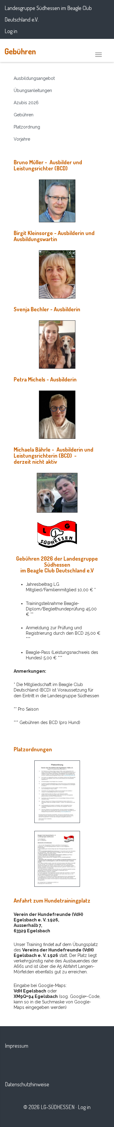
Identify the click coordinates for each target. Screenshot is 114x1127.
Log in (11, 31)
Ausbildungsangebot (34, 78)
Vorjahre (22, 139)
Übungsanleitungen (33, 90)
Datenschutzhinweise (27, 1084)
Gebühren (20, 51)
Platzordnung (27, 127)
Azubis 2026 (26, 102)
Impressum (16, 1045)
